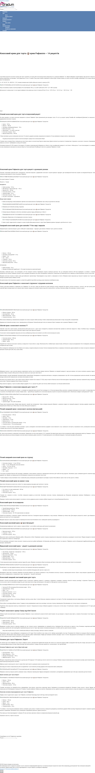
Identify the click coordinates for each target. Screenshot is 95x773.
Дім (3, 13)
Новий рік (5, 11)
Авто (6, 15)
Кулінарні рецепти (7, 19)
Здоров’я (5, 18)
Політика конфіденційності (12, 769)
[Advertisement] (39, 41)
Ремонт (4, 21)
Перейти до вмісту (4, 0)
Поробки (7, 27)
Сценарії (5, 30)
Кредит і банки (8, 16)
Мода (4, 24)
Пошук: (2, 9)
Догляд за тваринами (10, 29)
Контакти (2, 769)
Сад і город (7, 22)
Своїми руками (6, 25)
